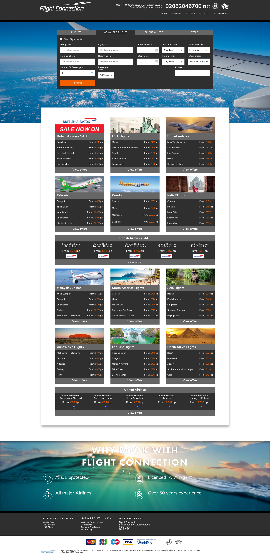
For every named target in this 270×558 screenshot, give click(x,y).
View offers (79, 170)
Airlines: (178, 67)
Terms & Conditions (90, 527)
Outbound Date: (144, 45)
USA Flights (49, 527)
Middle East (48, 522)
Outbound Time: (170, 45)
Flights (177, 14)
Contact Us (86, 525)
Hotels (190, 14)
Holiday (204, 14)
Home (164, 14)
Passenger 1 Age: (104, 68)
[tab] (76, 32)
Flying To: (103, 45)
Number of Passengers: (71, 67)
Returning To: (104, 56)
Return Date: (143, 56)
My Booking (221, 14)
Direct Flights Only (73, 39)
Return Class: (194, 56)
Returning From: (68, 56)
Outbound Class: (196, 45)
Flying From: (66, 45)
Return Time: (168, 56)
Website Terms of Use (91, 522)
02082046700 (183, 6)
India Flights (49, 525)
